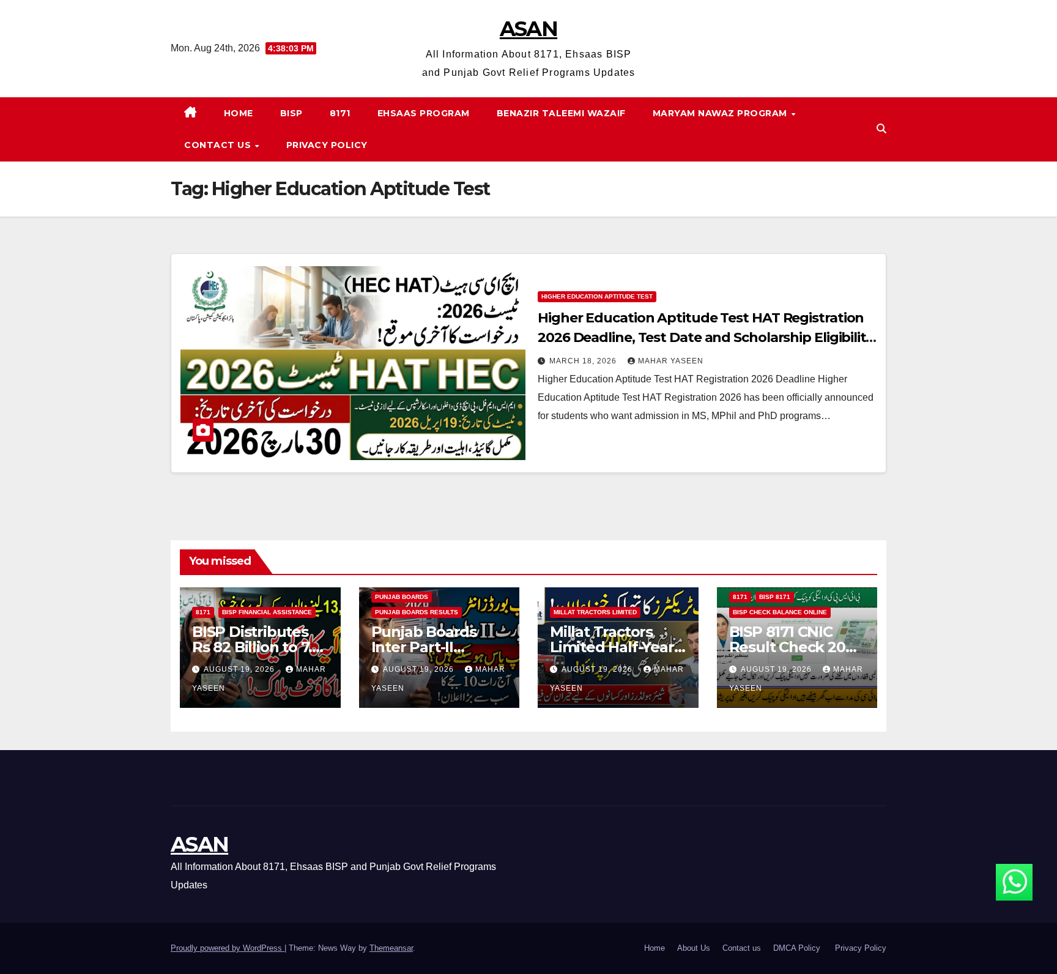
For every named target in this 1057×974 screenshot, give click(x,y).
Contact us (219, 145)
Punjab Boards (401, 596)
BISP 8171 (774, 596)
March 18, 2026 (584, 361)
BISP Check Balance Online (780, 612)
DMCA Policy (798, 948)
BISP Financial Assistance (267, 612)
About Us (693, 948)
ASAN (528, 29)
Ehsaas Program (423, 113)
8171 (340, 113)
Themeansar (391, 948)
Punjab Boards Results (416, 612)
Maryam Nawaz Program (721, 113)
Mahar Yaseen (670, 361)
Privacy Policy (327, 145)
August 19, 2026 (240, 669)
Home (238, 113)
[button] (881, 129)
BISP (291, 113)
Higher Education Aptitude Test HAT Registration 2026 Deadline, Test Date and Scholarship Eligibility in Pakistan (705, 337)
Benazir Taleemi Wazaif (561, 113)
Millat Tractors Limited (595, 612)
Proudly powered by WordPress (227, 948)
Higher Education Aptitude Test (597, 296)
